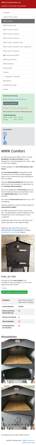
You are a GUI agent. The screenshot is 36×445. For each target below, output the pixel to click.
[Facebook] (4, 139)
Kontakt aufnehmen (10, 103)
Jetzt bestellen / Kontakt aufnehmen (14, 292)
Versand (4, 288)
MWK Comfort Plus (9, 25)
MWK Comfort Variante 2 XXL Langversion (17, 47)
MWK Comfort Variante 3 (11, 51)
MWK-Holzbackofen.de (10, 2)
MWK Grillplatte (8, 64)
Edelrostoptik (7, 68)
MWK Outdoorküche (9, 59)
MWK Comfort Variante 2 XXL (13, 42)
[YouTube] (5, 143)
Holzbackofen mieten (10, 17)
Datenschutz (26, 442)
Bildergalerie (7, 81)
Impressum (30, 440)
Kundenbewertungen (10, 85)
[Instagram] (5, 135)
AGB (33, 442)
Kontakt (5, 89)
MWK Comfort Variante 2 (11, 38)
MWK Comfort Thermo (10, 30)
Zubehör (6, 72)
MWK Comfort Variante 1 (11, 34)
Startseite (6, 12)
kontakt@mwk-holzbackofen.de (15, 99)
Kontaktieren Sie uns (8, 232)
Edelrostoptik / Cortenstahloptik (12, 230)
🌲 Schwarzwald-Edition (11, 55)
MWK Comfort (8, 21)
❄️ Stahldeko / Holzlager (11, 76)
